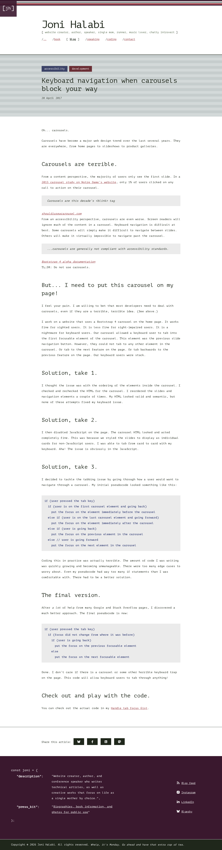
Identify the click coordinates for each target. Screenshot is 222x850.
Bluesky (186, 811)
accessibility (54, 68)
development (80, 68)
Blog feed (188, 783)
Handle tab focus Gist (129, 708)
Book (57, 39)
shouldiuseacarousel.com (62, 213)
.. (44, 39)
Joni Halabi (73, 24)
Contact (129, 39)
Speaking (93, 39)
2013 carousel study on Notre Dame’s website (79, 182)
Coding (112, 39)
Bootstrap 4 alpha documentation (68, 261)
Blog (73, 39)
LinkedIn (187, 802)
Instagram (188, 792)
